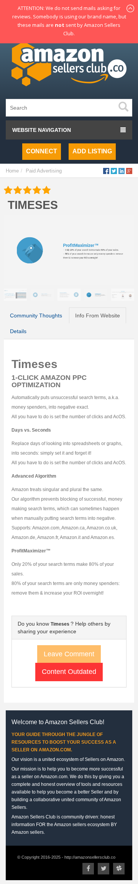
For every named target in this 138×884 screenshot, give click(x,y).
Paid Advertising (44, 171)
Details (18, 331)
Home (12, 171)
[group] (69, 249)
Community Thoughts (36, 315)
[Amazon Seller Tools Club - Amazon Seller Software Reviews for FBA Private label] (69, 65)
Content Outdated (69, 671)
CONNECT (41, 151)
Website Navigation (41, 130)
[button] (120, 271)
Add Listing (92, 151)
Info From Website (97, 315)
